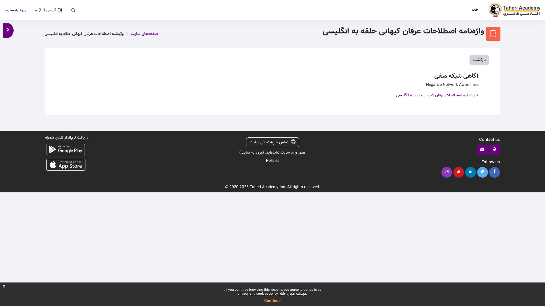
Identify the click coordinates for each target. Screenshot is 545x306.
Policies (272, 161)
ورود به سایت (15, 10)
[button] (73, 10)
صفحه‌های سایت (144, 34)
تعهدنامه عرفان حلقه (293, 293)
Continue (272, 301)
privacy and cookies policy (258, 293)
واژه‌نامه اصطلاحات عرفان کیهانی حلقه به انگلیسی (435, 95)
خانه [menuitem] (474, 10)
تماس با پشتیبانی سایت (269, 142)
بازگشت (479, 60)
